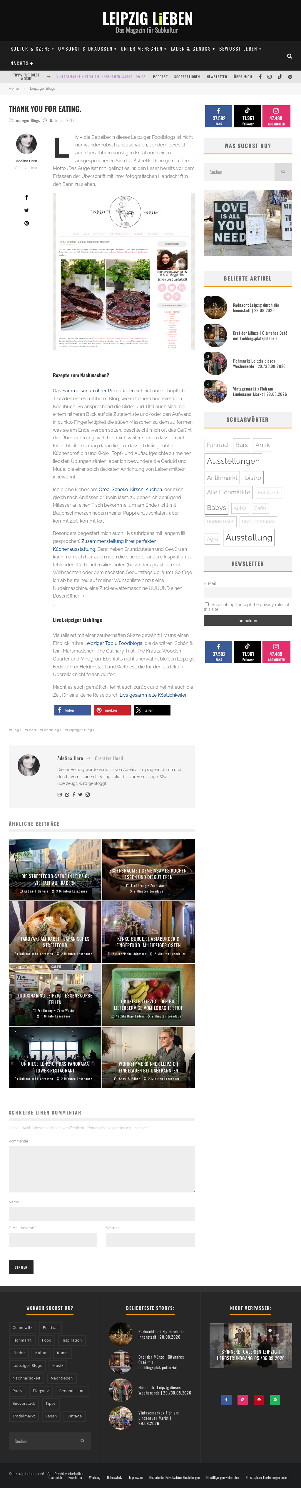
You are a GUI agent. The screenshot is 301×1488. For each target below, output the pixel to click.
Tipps (51, 1404)
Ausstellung (248, 537)
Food (31, 730)
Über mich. (243, 76)
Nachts (20, 63)
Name (15, 1202)
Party (18, 1391)
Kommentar (19, 1141)
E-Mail (210, 583)
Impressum (136, 1477)
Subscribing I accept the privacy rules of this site (247, 607)
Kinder (19, 1353)
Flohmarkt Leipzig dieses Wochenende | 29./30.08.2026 (259, 363)
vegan (51, 1416)
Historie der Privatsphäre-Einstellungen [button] (174, 1477)
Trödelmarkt (24, 1416)
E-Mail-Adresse (22, 1228)
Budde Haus (220, 521)
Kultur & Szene (30, 48)
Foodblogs (51, 730)
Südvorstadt (24, 1404)
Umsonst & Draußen (85, 48)
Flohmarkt (22, 1340)
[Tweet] (26, 210)
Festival (50, 1328)
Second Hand (72, 1391)
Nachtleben (62, 1378)
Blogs (16, 730)
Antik (262, 444)
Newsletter (75, 1477)
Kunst (62, 1353)
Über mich (55, 1477)
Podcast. (160, 76)
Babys (216, 507)
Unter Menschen (142, 48)
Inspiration (72, 1340)
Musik (57, 1366)
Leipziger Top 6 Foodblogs (113, 643)
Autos (240, 508)
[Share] (26, 197)
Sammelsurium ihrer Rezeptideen (98, 390)
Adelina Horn (26, 161)
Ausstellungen (233, 461)
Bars (241, 444)
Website (113, 1228)
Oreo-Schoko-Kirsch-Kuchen (130, 489)
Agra (212, 539)
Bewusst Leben (238, 48)
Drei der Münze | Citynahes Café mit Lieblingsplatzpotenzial (260, 335)
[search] (283, 172)
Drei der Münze (258, 521)
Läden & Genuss (191, 48)
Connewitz (23, 1328)
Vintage (74, 1416)
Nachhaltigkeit (27, 1378)
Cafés (260, 508)
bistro (253, 477)
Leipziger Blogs (27, 120)
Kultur (41, 1353)
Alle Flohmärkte (228, 492)
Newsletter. (217, 76)
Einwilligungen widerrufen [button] (222, 1477)
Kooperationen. (187, 76)
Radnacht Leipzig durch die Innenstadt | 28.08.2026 (256, 307)
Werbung (94, 1477)
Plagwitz (41, 1391)
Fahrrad (217, 444)
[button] (72, 710)
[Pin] (26, 223)
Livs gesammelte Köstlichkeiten (154, 695)
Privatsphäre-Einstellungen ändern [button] (267, 1477)
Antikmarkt (222, 477)
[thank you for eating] (124, 271)
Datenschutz (114, 1477)
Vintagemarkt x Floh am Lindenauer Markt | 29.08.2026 (105, 76)
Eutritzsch (269, 493)
